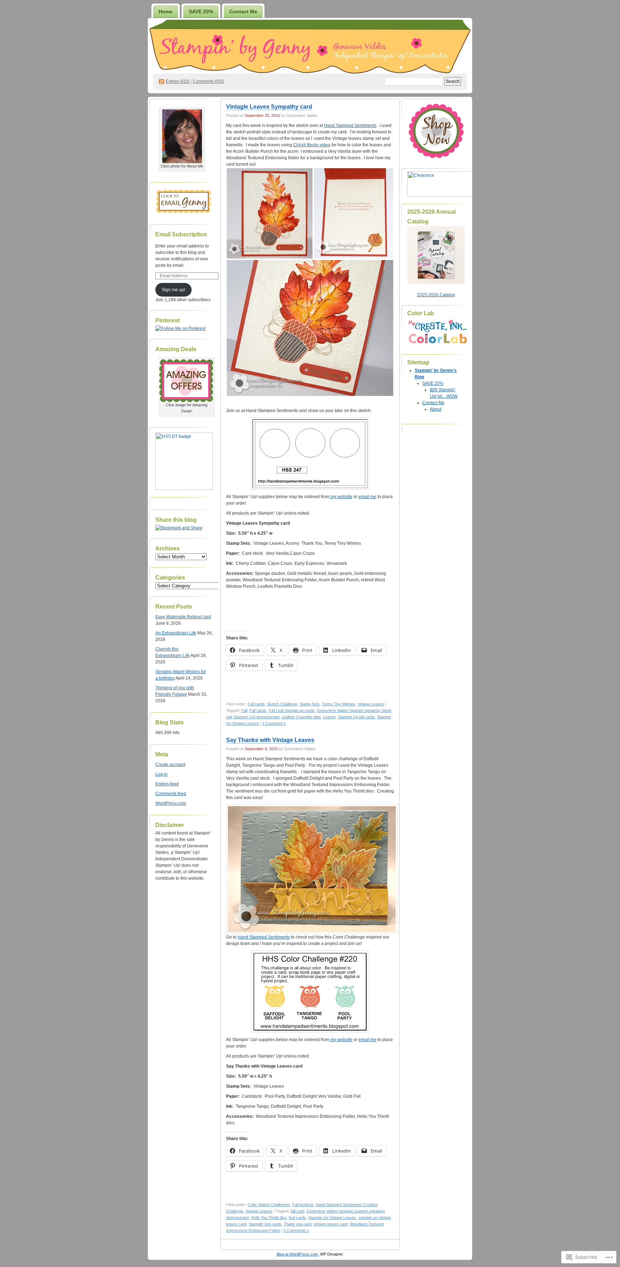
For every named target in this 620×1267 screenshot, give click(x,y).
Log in (161, 774)
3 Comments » (296, 1230)
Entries (177, 81)
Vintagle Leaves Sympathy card (269, 107)
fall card (297, 1211)
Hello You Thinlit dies (269, 1217)
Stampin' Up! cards (265, 1224)
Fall (244, 710)
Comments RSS (208, 81)
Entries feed (167, 783)
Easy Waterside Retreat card (183, 616)
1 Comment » (274, 723)
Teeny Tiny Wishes (338, 704)
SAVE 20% (201, 11)
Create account (170, 764)
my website (340, 496)
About (435, 409)
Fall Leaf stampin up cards (292, 710)
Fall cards (256, 704)
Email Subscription (181, 234)
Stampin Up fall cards (356, 717)
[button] (269, 213)
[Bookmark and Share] (178, 527)
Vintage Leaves (370, 704)
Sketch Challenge (282, 704)
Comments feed (170, 793)
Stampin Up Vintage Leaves (332, 1217)
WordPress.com (170, 803)
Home (166, 11)
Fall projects (303, 1204)
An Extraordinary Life (175, 632)
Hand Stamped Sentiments (350, 125)
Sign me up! (173, 289)
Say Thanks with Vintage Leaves (270, 740)
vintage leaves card (331, 1224)
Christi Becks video (311, 144)
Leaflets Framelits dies (301, 717)
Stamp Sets (310, 704)
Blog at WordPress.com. (298, 1254)
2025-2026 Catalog (436, 294)
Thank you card (297, 1224)
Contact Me (243, 11)
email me (367, 496)
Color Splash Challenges (269, 1204)
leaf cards (297, 1217)
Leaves (329, 717)
